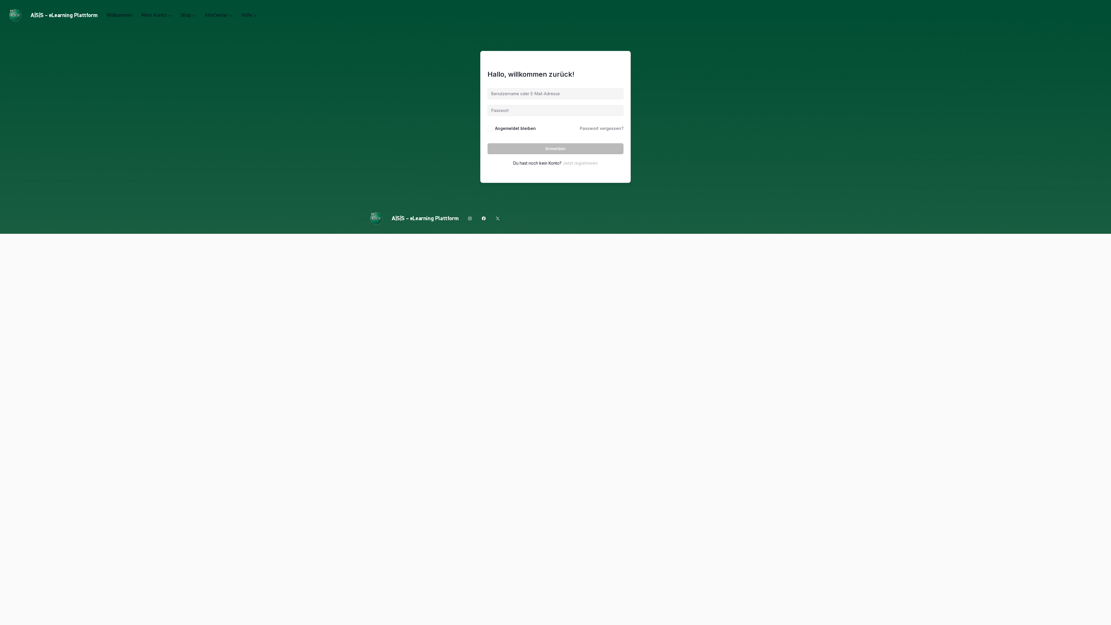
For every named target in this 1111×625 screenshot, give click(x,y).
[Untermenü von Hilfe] (255, 15)
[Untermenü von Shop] (194, 15)
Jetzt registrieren (580, 163)
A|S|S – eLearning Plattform (64, 15)
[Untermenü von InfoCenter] (230, 15)
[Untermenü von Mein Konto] (169, 15)
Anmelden (555, 148)
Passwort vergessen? (601, 128)
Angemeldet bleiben (515, 128)
